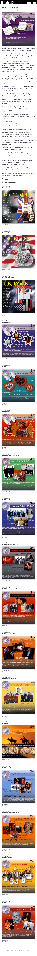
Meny (29, 3)
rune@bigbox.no (24, 951)
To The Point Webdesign (20, 953)
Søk (34, 3)
